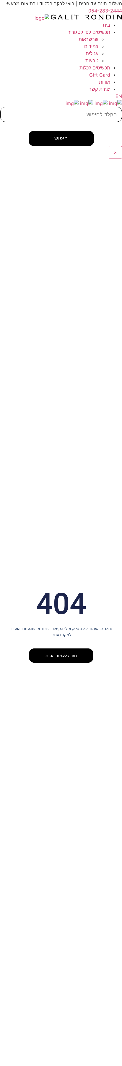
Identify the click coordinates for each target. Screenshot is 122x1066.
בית (106, 25)
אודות (104, 82)
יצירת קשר (99, 89)
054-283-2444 (105, 11)
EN (119, 96)
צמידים (91, 46)
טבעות (91, 61)
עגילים (92, 53)
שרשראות (88, 39)
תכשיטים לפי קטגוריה (88, 32)
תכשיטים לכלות (94, 68)
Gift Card (99, 75)
